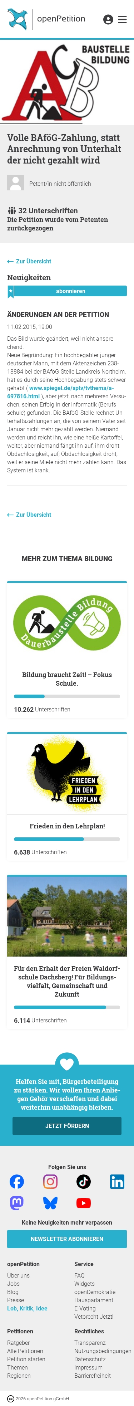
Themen (17, 1367)
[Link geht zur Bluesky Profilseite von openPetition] (50, 1202)
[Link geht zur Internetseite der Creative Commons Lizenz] (11, 1398)
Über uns (18, 1275)
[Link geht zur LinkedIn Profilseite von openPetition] (117, 1181)
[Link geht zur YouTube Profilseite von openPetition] (83, 1202)
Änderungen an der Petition (58, 315)
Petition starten (26, 1359)
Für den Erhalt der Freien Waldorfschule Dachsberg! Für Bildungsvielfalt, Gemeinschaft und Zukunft (67, 981)
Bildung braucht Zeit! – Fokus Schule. (67, 678)
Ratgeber (18, 1342)
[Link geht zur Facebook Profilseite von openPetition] (17, 1181)
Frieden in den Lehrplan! (67, 826)
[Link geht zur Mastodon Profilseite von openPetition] (17, 1202)
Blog (13, 1292)
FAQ (79, 1275)
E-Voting (85, 1308)
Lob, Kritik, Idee (27, 1308)
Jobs (13, 1283)
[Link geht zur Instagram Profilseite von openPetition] (50, 1181)
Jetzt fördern (67, 1126)
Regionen (19, 1375)
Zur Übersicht (33, 261)
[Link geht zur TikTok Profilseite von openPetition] (83, 1181)
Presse (15, 1300)
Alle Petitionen (25, 1351)
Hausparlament (93, 1300)
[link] (122, 20)
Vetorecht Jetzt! (94, 1316)
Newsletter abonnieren (67, 1239)
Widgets (84, 1283)
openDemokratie (94, 1292)
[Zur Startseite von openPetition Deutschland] (47, 19)
